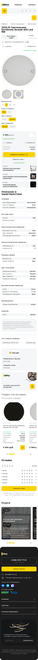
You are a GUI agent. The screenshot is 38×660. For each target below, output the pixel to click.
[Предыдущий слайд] (5, 71)
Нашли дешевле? (9, 138)
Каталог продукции (17, 24)
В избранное (31, 46)
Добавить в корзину (17, 154)
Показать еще (30, 342)
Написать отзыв (19, 488)
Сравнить (8, 46)
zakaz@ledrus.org (11, 574)
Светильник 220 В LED (10, 342)
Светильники (32, 24)
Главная (4, 24)
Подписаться (28, 640)
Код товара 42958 (11, 37)
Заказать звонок (19, 569)
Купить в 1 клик (18, 159)
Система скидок (19, 162)
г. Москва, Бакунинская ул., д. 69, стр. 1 (18, 578)
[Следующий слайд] (32, 71)
